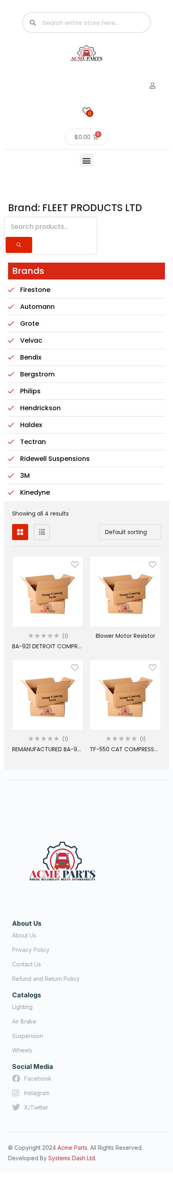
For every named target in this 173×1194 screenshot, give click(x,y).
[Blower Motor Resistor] (125, 592)
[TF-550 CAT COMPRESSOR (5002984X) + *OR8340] (125, 695)
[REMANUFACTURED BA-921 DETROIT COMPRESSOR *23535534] (48, 695)
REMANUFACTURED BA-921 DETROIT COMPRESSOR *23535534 (47, 749)
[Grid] (20, 532)
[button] (86, 160)
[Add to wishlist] (75, 565)
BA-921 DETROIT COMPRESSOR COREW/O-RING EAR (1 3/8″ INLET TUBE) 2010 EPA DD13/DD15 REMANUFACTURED (47, 646)
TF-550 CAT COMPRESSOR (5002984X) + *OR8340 (125, 749)
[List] (42, 532)
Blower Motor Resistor (125, 636)
